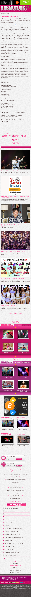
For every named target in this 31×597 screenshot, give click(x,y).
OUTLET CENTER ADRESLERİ (11, 508)
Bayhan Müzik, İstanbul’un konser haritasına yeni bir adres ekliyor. (14, 172)
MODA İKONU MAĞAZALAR (11, 555)
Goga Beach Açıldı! (15, 493)
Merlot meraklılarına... (15, 485)
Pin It (8, 133)
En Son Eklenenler (18, 325)
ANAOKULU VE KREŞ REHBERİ (12, 552)
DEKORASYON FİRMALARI (11, 517)
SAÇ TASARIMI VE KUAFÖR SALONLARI (14, 543)
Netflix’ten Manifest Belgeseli (8, 305)
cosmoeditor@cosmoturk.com (15, 569)
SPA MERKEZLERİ (9, 549)
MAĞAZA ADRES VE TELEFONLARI (13, 514)
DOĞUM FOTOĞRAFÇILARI (11, 522)
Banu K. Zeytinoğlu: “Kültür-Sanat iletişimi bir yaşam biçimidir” (13, 225)
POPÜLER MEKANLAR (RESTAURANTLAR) (14, 537)
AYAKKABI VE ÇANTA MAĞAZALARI (13, 528)
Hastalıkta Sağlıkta (15, 477)
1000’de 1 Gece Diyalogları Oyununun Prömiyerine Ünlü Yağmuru (15, 474)
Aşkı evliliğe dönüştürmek (15, 498)
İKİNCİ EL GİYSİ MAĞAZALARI (12, 531)
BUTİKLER (7, 525)
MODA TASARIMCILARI (10, 511)
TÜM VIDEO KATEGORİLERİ (19, 434)
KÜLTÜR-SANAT (5, 14)
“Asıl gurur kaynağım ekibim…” (8, 227)
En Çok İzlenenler (26, 325)
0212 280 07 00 (15, 578)
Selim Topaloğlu (13, 579)
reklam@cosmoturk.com (15, 565)
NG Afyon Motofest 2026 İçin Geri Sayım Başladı (12, 278)
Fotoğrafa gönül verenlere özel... (15, 487)
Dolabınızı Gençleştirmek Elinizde (15, 495)
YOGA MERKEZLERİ (9, 546)
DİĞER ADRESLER (10, 558)
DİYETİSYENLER (8, 540)
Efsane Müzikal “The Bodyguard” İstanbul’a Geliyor (13, 251)
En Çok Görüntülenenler (26, 362)
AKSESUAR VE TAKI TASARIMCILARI (13, 520)
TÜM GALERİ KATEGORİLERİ (19, 417)
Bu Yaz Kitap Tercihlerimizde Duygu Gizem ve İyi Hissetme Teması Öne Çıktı (15, 197)
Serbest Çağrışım (15, 482)
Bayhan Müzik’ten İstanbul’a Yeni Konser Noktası (12, 171)
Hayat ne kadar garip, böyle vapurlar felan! (15, 490)
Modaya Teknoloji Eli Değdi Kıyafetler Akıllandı (15, 479)
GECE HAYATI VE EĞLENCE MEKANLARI (14, 534)
